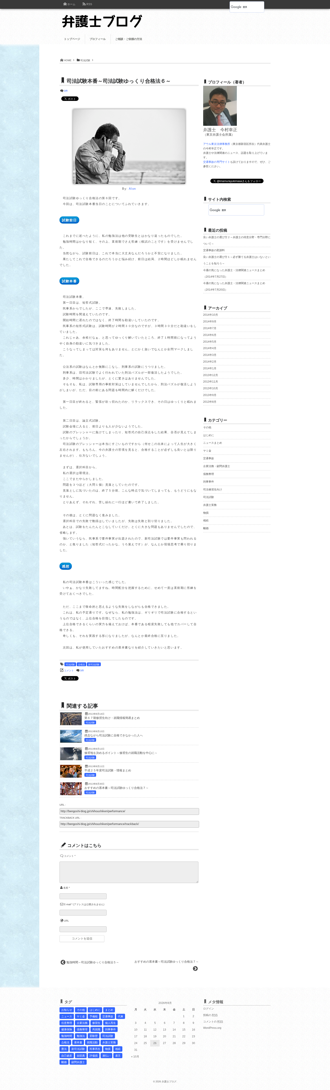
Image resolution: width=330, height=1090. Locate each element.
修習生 (96, 1023)
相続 (206, 520)
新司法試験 (93, 664)
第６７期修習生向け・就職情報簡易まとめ (112, 718)
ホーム (71, 4)
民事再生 (95, 1049)
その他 (207, 427)
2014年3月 (209, 355)
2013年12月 (210, 375)
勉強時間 (66, 1036)
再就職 (96, 1029)
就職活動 (92, 1042)
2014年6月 (209, 335)
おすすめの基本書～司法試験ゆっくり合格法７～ (116, 788)
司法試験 (70, 664)
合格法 (81, 664)
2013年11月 (210, 381)
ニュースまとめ (212, 442)
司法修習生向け (212, 489)
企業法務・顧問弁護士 (216, 466)
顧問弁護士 (78, 1062)
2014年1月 (209, 368)
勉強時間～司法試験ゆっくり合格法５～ (92, 962)
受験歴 (94, 1036)
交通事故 (208, 458)
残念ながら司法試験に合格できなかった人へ (113, 735)
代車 (120, 1016)
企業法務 (82, 1023)
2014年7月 (209, 328)
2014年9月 (209, 321)
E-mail (67, 904)
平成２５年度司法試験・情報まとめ (107, 770)
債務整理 (208, 474)
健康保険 (66, 1029)
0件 (66, 90)
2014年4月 (209, 348)
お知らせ (66, 1010)
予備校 (94, 1016)
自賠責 (81, 1055)
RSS (89, 4)
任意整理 (66, 1023)
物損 (206, 512)
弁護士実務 (210, 505)
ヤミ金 (207, 450)
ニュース (66, 1016)
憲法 (64, 1049)
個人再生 (110, 1023)
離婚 (206, 528)
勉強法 (81, 1036)
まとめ (109, 1010)
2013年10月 (210, 388)
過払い (106, 1055)
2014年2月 (209, 361)
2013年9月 (209, 395)
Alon (132, 188)
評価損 (94, 1055)
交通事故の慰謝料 (214, 250)
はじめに (208, 435)
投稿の (210, 1015)
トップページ (72, 39)
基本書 (78, 1042)
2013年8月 (209, 401)
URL (66, 920)
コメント (69, 670)
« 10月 (135, 1056)
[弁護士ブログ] (105, 18)
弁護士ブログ (169, 1081)
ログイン (208, 1008)
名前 (65, 887)
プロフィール (98, 39)
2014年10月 (210, 314)
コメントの (213, 1021)
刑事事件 (208, 481)
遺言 (118, 1055)
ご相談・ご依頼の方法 (128, 39)
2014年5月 (209, 341)
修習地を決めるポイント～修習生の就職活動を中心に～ (120, 753)
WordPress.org (212, 1027)
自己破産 (66, 1055)
